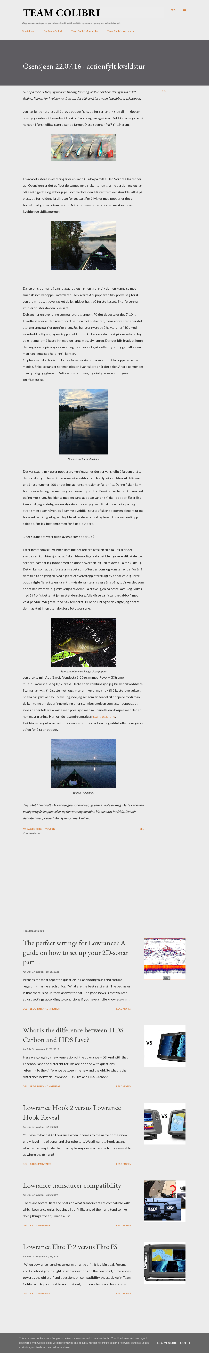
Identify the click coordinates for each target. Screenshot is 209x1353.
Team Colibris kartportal (120, 31)
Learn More (167, 1343)
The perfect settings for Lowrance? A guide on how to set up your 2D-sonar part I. (75, 952)
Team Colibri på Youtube (84, 31)
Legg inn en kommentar (45, 1008)
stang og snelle (104, 716)
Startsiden (28, 31)
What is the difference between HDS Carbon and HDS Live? (73, 1034)
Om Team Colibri (52, 31)
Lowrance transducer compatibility (72, 1185)
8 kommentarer (40, 1225)
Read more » (123, 1008)
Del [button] (164, 91)
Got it (185, 1343)
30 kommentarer (40, 1164)
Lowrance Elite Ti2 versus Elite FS (70, 1246)
